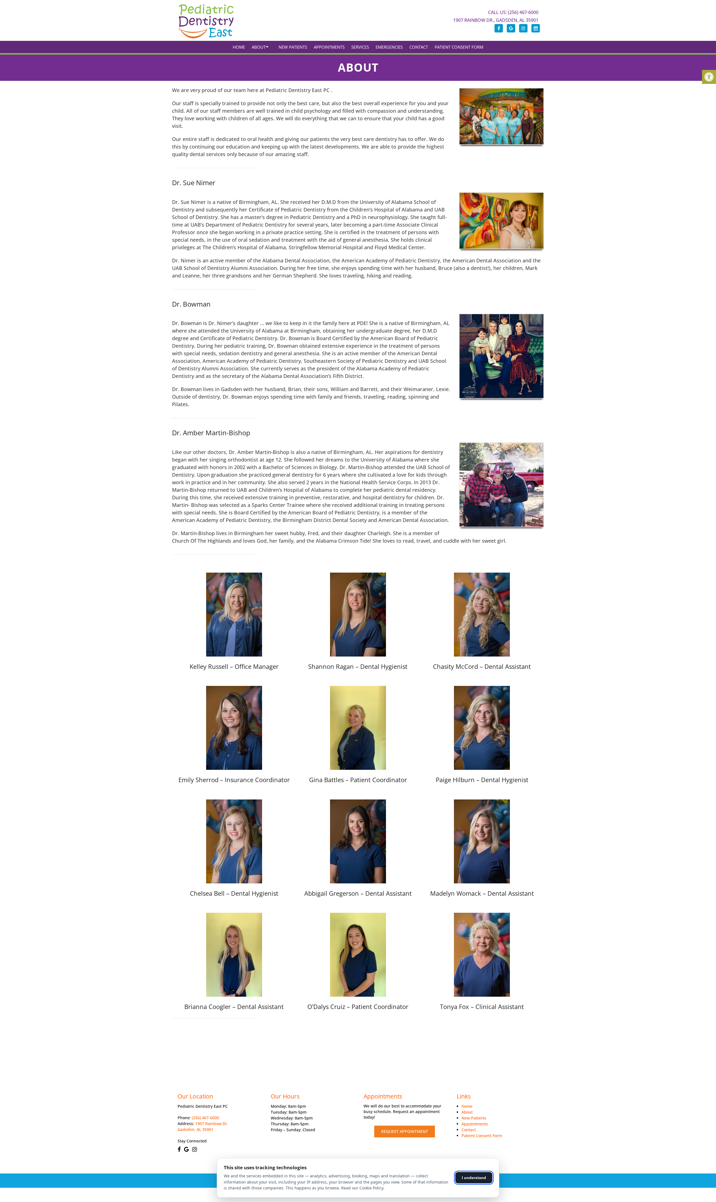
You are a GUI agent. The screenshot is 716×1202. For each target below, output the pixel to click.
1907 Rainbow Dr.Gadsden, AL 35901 (203, 1126)
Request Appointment (404, 1131)
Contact (418, 47)
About (259, 47)
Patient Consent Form (459, 47)
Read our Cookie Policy (362, 1188)
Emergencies (389, 47)
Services (360, 47)
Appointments (329, 47)
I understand (474, 1177)
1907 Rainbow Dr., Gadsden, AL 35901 (495, 20)
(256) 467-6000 (205, 1118)
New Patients (293, 47)
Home (239, 47)
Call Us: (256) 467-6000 (513, 12)
